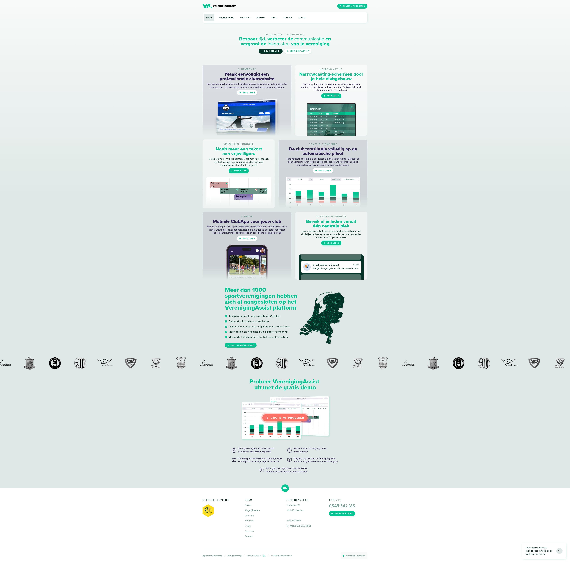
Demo (248, 526)
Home (248, 505)
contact (302, 17)
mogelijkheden (226, 17)
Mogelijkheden (252, 510)
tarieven (260, 17)
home (209, 17)
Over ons (249, 531)
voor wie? (245, 17)
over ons (288, 17)
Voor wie (249, 515)
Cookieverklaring (254, 556)
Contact (249, 536)
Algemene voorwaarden (212, 556)
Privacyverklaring (234, 556)
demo (274, 17)
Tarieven (249, 520)
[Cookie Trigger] (264, 555)
